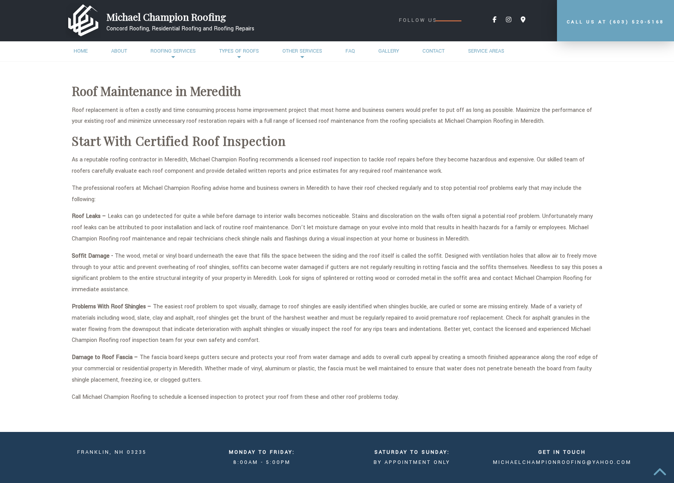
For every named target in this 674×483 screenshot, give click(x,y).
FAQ (350, 51)
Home (81, 51)
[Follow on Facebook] (494, 20)
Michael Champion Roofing (166, 16)
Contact (433, 51)
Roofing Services (173, 51)
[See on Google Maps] (523, 20)
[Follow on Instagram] (508, 20)
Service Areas (486, 51)
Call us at (615, 22)
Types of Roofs (239, 51)
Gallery (388, 51)
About (119, 51)
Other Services (302, 51)
